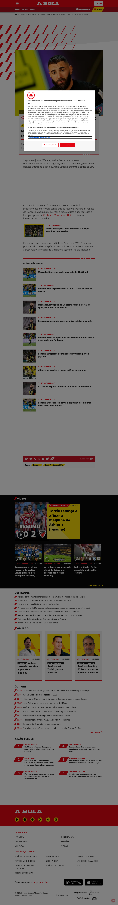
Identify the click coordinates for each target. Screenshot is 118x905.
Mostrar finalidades (50, 145)
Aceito (67, 145)
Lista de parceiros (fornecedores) (39, 137)
